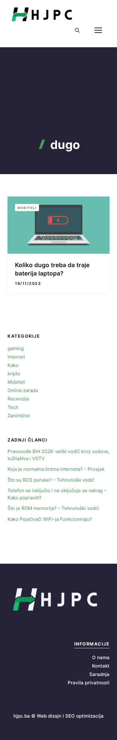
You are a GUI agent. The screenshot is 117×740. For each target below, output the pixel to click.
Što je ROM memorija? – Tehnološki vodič (53, 508)
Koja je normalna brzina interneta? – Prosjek (56, 469)
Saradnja (99, 674)
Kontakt (101, 666)
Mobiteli (27, 208)
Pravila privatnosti (89, 683)
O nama (101, 657)
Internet (16, 357)
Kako (12, 365)
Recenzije (18, 399)
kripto (13, 374)
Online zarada (22, 390)
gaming (15, 348)
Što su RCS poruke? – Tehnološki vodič (50, 480)
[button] (77, 30)
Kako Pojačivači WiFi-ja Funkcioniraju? (49, 519)
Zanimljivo (18, 416)
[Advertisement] (58, 104)
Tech (12, 407)
